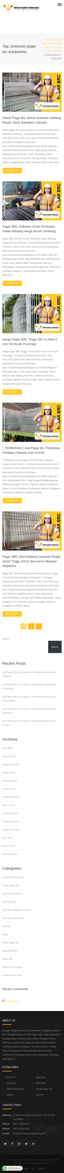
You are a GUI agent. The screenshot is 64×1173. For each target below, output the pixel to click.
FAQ (33, 1169)
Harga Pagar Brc (10, 885)
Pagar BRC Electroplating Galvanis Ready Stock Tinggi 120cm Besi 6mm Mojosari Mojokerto (31, 561)
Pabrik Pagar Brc (10, 942)
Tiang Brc (11, 1083)
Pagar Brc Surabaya (12, 967)
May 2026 (7, 748)
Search (5, 638)
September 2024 (10, 797)
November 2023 (10, 821)
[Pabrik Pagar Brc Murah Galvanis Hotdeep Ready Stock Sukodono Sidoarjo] (32, 91)
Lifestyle (6, 926)
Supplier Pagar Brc (12, 975)
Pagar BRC (7, 958)
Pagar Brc (41, 1077)
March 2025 (8, 772)
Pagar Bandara (10, 950)
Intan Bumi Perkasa (12, 893)
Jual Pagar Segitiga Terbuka (16, 909)
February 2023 (9, 854)
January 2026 (9, 756)
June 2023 (7, 837)
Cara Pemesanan (15, 1088)
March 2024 (8, 805)
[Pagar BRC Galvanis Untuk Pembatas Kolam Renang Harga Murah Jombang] (32, 200)
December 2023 (10, 813)
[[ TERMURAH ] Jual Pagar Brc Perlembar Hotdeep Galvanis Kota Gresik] (32, 422)
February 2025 (9, 780)
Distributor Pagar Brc (13, 877)
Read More (12, 170)
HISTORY (24, 1169)
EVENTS (42, 1169)
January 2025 (9, 788)
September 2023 (10, 829)
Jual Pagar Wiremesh (13, 918)
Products (10, 1077)
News (5, 934)
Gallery (10, 1094)
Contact (40, 1094)
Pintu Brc (40, 1083)
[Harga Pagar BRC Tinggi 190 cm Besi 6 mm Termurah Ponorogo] (32, 313)
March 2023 (8, 845)
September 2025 (10, 764)
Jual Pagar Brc (9, 901)
